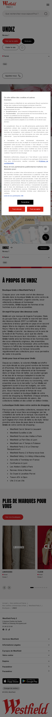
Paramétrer (25, 202)
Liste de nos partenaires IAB (13, 196)
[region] (26, 153)
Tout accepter (35, 209)
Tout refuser (17, 209)
